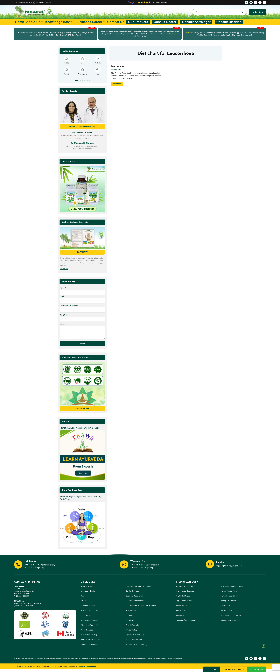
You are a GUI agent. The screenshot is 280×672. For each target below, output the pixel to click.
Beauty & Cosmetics (229, 601)
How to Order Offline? (89, 610)
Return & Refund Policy (135, 635)
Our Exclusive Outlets (89, 620)
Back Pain (97, 76)
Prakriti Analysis (132, 625)
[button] (75, 80)
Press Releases (87, 630)
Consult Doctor (165, 22)
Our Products (138, 22)
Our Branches (86, 615)
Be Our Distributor (133, 591)
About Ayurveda (87, 586)
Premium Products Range (231, 615)
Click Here (172, 34)
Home (19, 22)
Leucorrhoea (117, 66)
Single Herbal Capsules (185, 591)
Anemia (67, 76)
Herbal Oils (180, 615)
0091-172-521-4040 (33, 565)
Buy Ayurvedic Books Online (232, 620)
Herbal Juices (181, 610)
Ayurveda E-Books (88, 591)
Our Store (259, 12)
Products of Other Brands (186, 620)
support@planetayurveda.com (82, 126)
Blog (82, 596)
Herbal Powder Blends (229, 596)
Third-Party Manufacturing (136, 644)
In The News (131, 610)
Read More (64, 269)
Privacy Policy (131, 630)
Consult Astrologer (196, 22)
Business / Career (89, 22)
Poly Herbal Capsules (184, 596)
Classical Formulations (135, 601)
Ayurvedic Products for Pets (232, 586)
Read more (117, 84)
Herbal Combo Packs (229, 591)
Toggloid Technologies (87, 666)
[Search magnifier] (242, 12)
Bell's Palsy (82, 63)
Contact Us (115, 22)
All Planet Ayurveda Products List (139, 586)
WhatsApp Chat (256, 669)
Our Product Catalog (89, 635)
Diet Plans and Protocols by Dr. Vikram (141, 606)
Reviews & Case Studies (90, 640)
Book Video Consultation (233, 669)
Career (83, 601)
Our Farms (130, 620)
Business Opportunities (135, 596)
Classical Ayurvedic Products (187, 586)
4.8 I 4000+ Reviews (159, 2)
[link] (55, 34)
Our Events (130, 615)
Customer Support (88, 606)
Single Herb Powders (184, 601)
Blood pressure (82, 76)
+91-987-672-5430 (138, 568)
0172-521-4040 (31, 568)
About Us (33, 22)
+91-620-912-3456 (138, 565)
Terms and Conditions (89, 644)
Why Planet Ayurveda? (89, 625)
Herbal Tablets (181, 606)
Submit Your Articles (134, 640)
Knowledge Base (58, 22)
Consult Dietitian (229, 22)
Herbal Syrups (226, 610)
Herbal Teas (225, 606)
